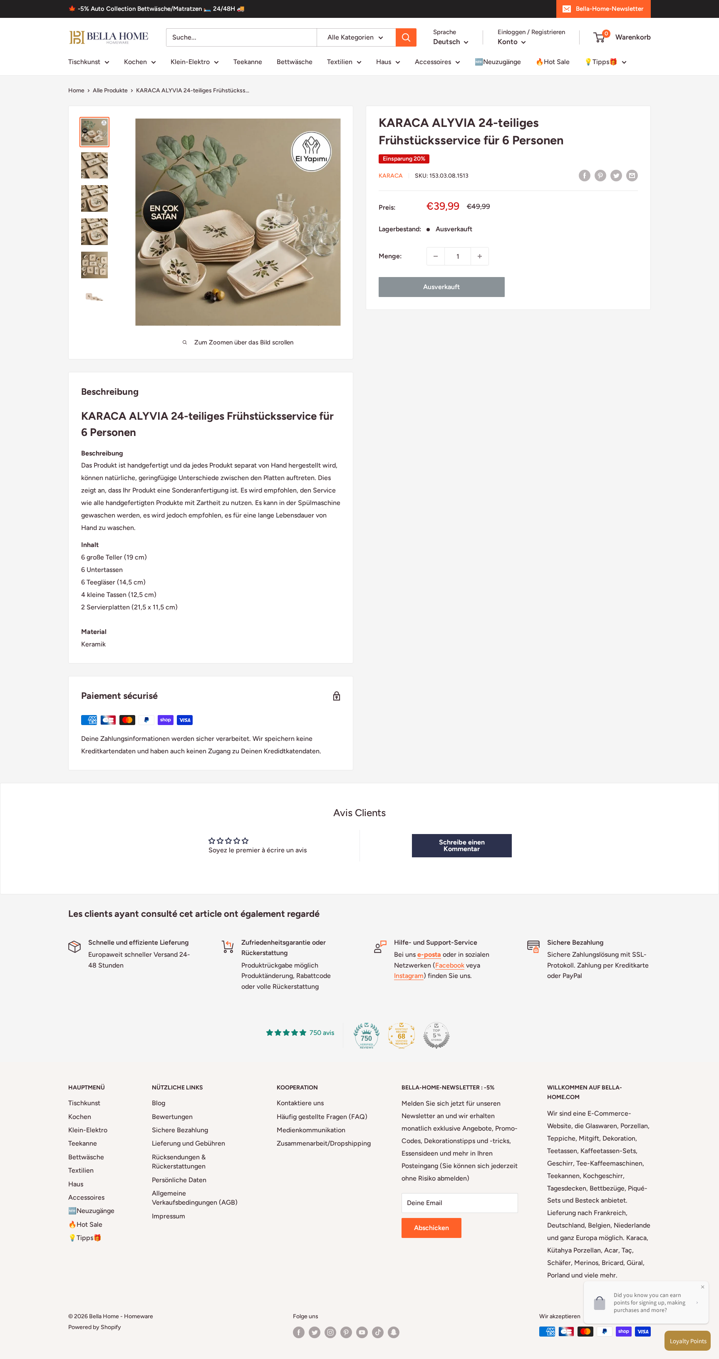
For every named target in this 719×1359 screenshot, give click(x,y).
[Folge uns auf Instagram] (330, 1332)
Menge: (390, 256)
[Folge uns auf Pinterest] (346, 1332)
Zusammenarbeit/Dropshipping (324, 1143)
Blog (158, 1103)
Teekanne (247, 62)
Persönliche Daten (179, 1180)
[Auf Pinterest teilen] (600, 175)
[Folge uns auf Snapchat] (393, 1332)
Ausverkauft (441, 287)
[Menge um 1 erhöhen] (479, 256)
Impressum (168, 1216)
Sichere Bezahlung (180, 1130)
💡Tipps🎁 (600, 62)
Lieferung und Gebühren (188, 1143)
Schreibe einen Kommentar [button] (462, 845)
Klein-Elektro (190, 62)
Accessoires (433, 62)
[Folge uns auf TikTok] (378, 1332)
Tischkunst (84, 62)
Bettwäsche (294, 62)
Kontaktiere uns (300, 1103)
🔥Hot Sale (553, 62)
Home (76, 90)
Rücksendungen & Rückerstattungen (179, 1161)
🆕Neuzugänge (498, 62)
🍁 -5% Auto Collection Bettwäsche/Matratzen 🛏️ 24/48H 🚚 (156, 8)
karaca (391, 175)
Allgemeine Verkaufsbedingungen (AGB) (195, 1197)
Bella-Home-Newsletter (609, 8)
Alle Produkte (110, 90)
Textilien (339, 62)
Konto (508, 41)
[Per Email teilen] (632, 175)
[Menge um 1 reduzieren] (435, 256)
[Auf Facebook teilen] (584, 175)
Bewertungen (172, 1117)
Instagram (409, 976)
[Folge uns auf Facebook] (299, 1332)
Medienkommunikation (311, 1130)
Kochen (135, 62)
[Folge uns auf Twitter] (314, 1332)
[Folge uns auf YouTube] (362, 1332)
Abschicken (431, 1228)
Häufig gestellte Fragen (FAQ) (322, 1117)
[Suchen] (406, 37)
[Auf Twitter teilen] (616, 175)
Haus (383, 62)
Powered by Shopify (94, 1327)
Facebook (449, 965)
